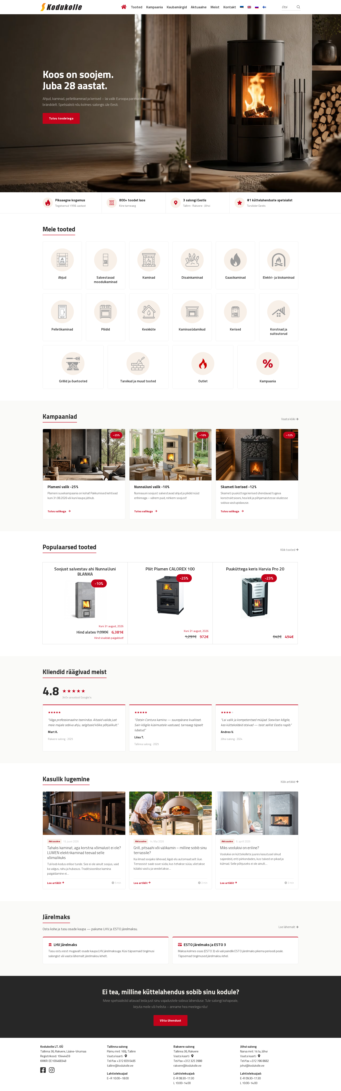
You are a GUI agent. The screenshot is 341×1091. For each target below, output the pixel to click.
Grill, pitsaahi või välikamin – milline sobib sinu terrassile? (170, 850)
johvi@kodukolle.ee (252, 1065)
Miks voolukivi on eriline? (239, 847)
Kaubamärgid (177, 7)
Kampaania (154, 7)
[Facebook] (43, 1070)
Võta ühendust (170, 1020)
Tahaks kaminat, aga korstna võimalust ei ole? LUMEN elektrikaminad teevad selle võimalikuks (84, 852)
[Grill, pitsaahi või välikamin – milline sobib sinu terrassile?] (170, 813)
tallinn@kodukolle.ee (120, 1065)
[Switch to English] (249, 7)
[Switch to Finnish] (264, 7)
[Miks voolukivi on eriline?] (257, 813)
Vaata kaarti (115, 1056)
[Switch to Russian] (256, 7)
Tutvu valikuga (57, 511)
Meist (215, 7)
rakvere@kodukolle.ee (187, 1065)
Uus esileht (124, 7)
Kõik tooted (287, 549)
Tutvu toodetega (61, 118)
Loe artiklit (54, 883)
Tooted (136, 7)
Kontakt (229, 7)
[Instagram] (51, 1070)
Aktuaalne (199, 7)
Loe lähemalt (287, 927)
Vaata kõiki (288, 419)
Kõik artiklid (288, 781)
